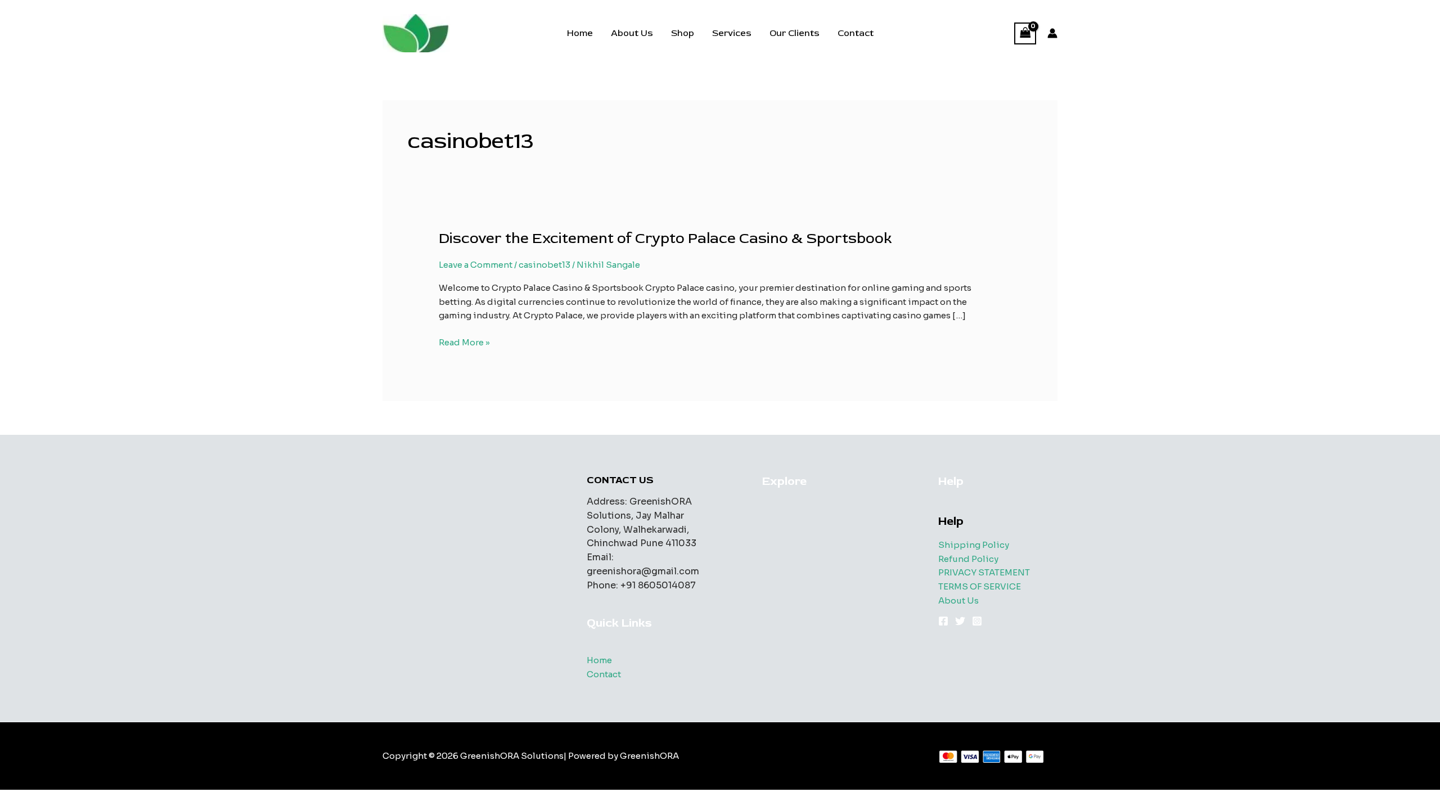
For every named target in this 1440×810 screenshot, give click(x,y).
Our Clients (795, 33)
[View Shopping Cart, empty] (1025, 33)
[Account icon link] (1052, 33)
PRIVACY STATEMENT (984, 572)
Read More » (464, 343)
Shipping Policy (973, 544)
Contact (856, 33)
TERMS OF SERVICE (979, 586)
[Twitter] (960, 621)
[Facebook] (943, 621)
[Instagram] (977, 621)
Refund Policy (968, 559)
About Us (632, 33)
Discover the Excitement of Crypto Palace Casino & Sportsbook (665, 239)
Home (580, 33)
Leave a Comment (475, 264)
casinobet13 (544, 264)
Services (732, 33)
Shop (682, 33)
